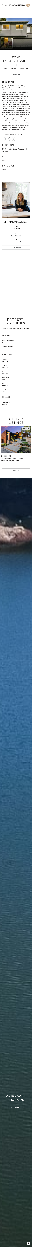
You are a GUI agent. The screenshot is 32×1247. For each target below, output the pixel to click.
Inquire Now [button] (16, 74)
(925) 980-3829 (16, 235)
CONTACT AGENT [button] (16, 247)
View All (16, 470)
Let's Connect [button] (16, 1107)
